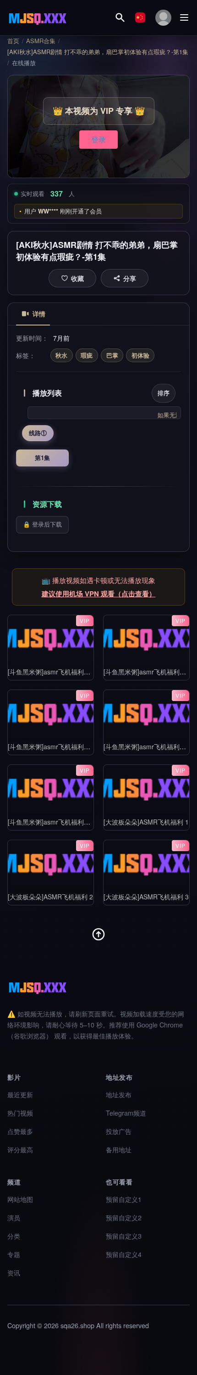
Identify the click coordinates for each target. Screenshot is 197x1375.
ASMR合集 (40, 41)
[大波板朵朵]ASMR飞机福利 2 (50, 896)
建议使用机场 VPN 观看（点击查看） (99, 594)
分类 (13, 1235)
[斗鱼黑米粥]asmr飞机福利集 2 (148, 671)
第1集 (42, 457)
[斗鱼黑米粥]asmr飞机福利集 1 (52, 671)
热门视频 (20, 1112)
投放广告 (118, 1131)
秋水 (61, 355)
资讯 (13, 1272)
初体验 (140, 355)
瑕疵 (87, 355)
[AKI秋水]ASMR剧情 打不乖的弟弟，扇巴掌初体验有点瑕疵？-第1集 (97, 52)
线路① (38, 432)
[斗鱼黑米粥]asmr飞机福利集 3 (52, 746)
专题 (13, 1254)
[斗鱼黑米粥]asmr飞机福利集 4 (148, 746)
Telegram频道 (126, 1112)
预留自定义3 (124, 1235)
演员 (13, 1217)
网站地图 (20, 1199)
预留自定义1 (124, 1199)
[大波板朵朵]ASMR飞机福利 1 (146, 821)
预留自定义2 (124, 1217)
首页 (13, 41)
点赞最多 (20, 1131)
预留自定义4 (124, 1254)
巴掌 (112, 355)
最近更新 (20, 1094)
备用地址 (118, 1149)
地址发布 (118, 1094)
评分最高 (20, 1149)
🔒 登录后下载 (42, 524)
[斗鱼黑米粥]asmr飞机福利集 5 (52, 821)
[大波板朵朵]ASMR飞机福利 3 (146, 896)
